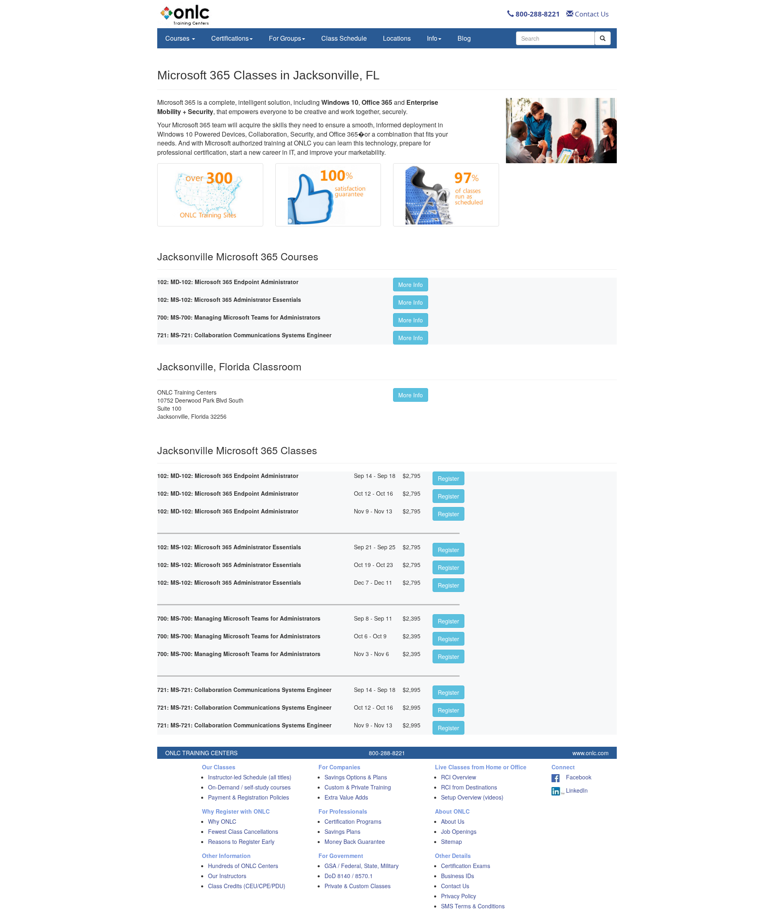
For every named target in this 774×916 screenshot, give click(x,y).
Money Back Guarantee (355, 841)
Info (432, 38)
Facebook (575, 777)
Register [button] (448, 478)
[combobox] (555, 38)
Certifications (230, 38)
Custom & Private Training (358, 787)
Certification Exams (465, 866)
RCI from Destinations (469, 787)
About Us (452, 821)
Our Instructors (227, 876)
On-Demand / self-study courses (249, 787)
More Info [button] (410, 284)
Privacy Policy (458, 896)
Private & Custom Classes (358, 886)
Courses (178, 38)
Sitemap (451, 841)
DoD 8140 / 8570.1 (349, 876)
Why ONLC (222, 821)
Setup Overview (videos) (472, 797)
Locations (397, 38)
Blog (464, 38)
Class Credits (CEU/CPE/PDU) (246, 886)
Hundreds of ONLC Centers (243, 866)
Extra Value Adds (346, 797)
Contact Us (591, 14)
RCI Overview (458, 777)
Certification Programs (353, 821)
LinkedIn (576, 790)
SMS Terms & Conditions (473, 906)
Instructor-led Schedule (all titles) (249, 777)
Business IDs (457, 876)
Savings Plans (342, 831)
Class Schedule (344, 38)
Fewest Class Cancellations (243, 831)
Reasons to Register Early (241, 841)
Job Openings (458, 831)
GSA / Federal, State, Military (362, 866)
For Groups (285, 38)
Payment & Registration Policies (248, 797)
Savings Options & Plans (356, 777)
